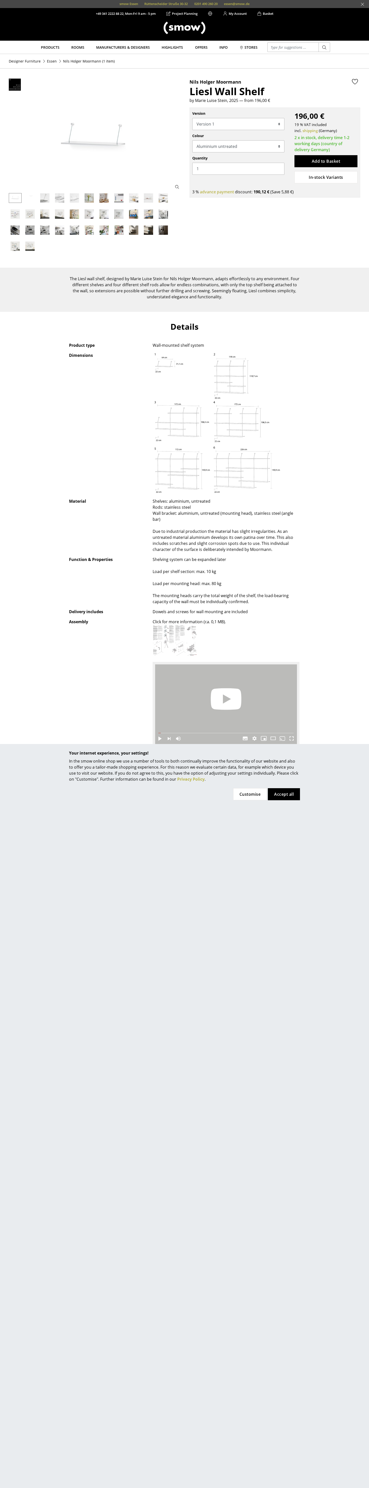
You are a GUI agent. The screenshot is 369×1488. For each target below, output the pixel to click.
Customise (250, 794)
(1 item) (89, 61)
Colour (198, 135)
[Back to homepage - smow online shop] (184, 28)
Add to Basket (326, 161)
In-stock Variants (326, 177)
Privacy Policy (191, 779)
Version (198, 113)
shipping (310, 130)
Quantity (200, 158)
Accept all (284, 794)
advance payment (217, 192)
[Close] (362, 4)
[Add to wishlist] (355, 82)
